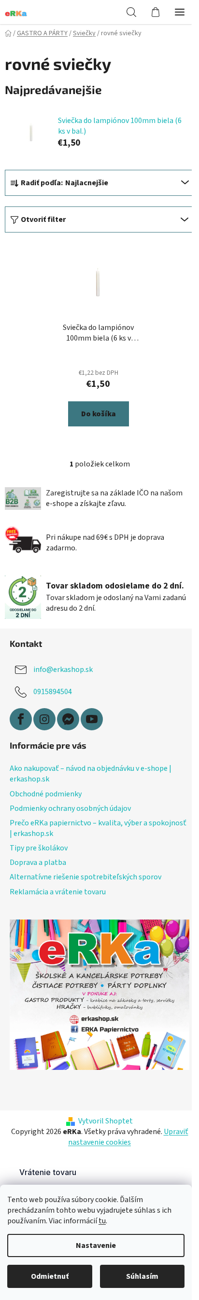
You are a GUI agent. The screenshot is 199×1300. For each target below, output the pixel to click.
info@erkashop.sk (63, 669)
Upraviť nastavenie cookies (128, 1137)
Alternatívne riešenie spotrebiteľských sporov (85, 877)
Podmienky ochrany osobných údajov (70, 808)
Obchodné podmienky (46, 794)
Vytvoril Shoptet (105, 1121)
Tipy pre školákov (39, 848)
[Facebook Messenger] (68, 719)
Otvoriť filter (43, 219)
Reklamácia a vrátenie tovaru (58, 892)
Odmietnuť (50, 1276)
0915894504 (52, 691)
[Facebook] (21, 719)
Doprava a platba (38, 862)
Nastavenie (96, 1245)
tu (102, 1221)
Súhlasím (142, 1276)
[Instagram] (44, 719)
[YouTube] (92, 719)
